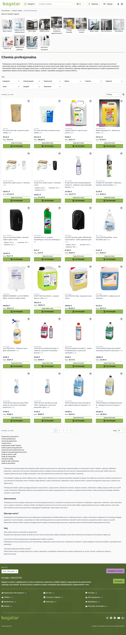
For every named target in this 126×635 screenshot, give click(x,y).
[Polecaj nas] (123, 618)
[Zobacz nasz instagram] (107, 618)
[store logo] (11, 4)
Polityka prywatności (6, 626)
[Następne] (75, 430)
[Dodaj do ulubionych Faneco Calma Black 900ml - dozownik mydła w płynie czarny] (28, 208)
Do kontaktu (119, 581)
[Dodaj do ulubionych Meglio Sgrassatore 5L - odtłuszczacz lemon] (121, 101)
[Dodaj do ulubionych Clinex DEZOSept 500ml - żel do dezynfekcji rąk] (121, 208)
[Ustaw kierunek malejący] (123, 94)
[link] (52, 430)
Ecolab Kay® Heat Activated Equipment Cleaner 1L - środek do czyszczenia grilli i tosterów (78, 185)
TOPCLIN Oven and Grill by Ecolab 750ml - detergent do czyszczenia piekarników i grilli (45, 405)
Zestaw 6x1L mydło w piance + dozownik (16, 183)
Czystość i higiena (17, 10)
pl (80, 4)
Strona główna (5, 10)
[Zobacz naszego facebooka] (111, 618)
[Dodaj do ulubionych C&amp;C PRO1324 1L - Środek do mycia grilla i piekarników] (28, 319)
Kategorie (31, 4)
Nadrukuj (94, 4)
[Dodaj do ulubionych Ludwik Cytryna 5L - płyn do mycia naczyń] (90, 101)
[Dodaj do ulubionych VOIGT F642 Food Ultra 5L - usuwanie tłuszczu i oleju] (59, 266)
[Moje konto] (118, 4)
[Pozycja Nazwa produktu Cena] (113, 94)
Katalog (109, 4)
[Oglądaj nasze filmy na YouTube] (118, 618)
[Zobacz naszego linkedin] (115, 618)
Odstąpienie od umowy (115, 571)
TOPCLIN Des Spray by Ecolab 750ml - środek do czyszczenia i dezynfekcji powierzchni (16, 405)
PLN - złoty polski (8, 571)
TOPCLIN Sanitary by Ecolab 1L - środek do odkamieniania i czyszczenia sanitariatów (78, 351)
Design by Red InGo (119, 626)
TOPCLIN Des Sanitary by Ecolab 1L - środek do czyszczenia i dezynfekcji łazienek (46, 351)
